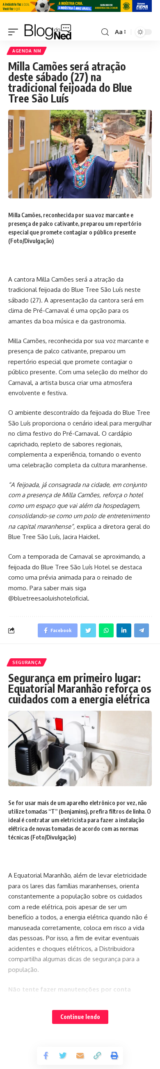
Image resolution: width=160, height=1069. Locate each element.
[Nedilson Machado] (47, 32)
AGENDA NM (26, 50)
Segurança (26, 662)
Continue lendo (80, 1016)
